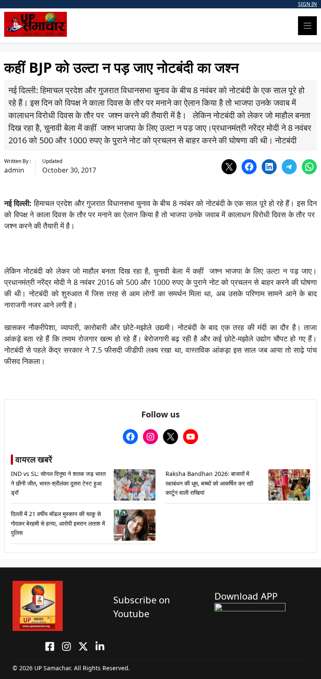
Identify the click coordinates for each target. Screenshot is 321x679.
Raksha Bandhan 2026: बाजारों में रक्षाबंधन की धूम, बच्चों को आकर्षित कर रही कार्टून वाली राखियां (209, 483)
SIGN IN (307, 4)
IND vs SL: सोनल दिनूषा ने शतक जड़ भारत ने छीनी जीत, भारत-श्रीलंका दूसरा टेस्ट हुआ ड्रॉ (58, 483)
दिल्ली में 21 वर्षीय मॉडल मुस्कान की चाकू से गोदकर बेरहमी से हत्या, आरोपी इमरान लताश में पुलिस (58, 523)
